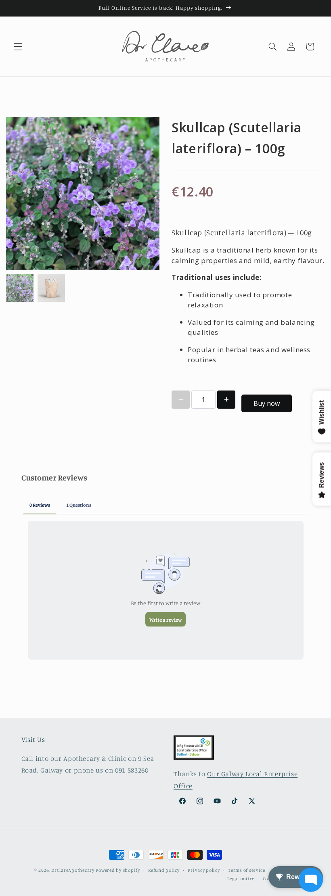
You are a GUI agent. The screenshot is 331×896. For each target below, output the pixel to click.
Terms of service (246, 870)
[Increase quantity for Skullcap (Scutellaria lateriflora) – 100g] (226, 400)
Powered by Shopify (118, 870)
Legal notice (240, 878)
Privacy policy (204, 870)
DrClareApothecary (72, 870)
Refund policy (164, 870)
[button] (17, 46)
